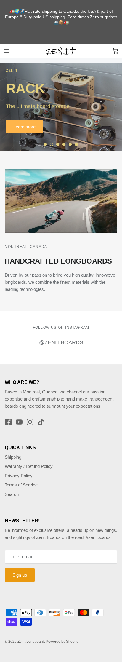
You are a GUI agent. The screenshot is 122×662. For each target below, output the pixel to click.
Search (12, 494)
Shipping (13, 457)
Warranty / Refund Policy (29, 466)
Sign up (19, 575)
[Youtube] (19, 422)
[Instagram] (30, 422)
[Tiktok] (41, 422)
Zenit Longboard (30, 641)
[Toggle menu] (6, 51)
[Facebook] (8, 422)
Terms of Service (21, 484)
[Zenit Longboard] (61, 51)
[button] (45, 144)
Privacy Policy (19, 475)
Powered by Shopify (62, 641)
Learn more (24, 126)
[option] (61, 107)
